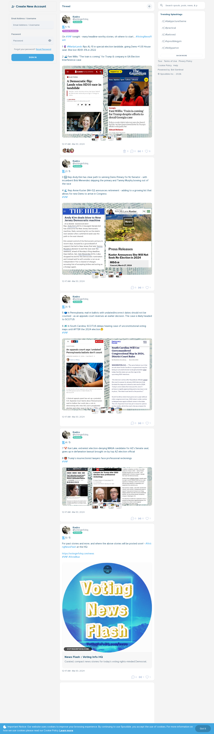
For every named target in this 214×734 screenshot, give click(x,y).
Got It (203, 728)
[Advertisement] (107, 704)
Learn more (66, 730)
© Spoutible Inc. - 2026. (170, 74)
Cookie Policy (165, 65)
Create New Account (31, 6)
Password (16, 34)
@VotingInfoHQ (80, 19)
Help (175, 65)
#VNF (69, 36)
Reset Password (43, 49)
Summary (77, 22)
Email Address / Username (23, 19)
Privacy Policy (185, 61)
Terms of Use (170, 61)
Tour (160, 61)
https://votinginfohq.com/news (78, 553)
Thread (66, 6)
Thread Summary (70, 31)
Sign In (32, 57)
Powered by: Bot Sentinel (170, 69)
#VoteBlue (74, 556)
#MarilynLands (74, 46)
